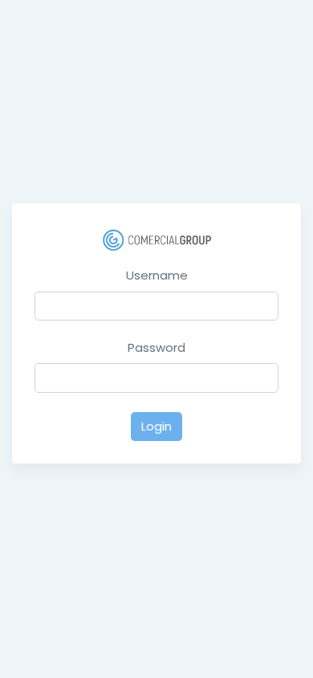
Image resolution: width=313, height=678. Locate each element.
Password (156, 347)
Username (157, 275)
